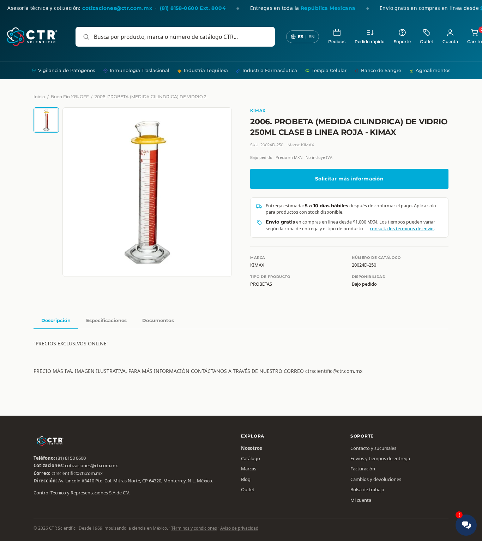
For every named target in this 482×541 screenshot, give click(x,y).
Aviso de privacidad (239, 528)
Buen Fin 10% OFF (70, 96)
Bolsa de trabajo (367, 489)
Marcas (248, 468)
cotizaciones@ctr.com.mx (91, 465)
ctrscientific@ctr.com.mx (77, 473)
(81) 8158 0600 (71, 458)
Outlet (426, 41)
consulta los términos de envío (402, 229)
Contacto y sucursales (373, 448)
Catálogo (250, 458)
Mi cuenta (360, 500)
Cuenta (450, 41)
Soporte (402, 41)
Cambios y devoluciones (375, 479)
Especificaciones (106, 320)
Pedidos (336, 41)
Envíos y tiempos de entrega (380, 458)
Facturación (362, 468)
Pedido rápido (370, 41)
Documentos (158, 320)
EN (311, 36)
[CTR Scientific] (32, 36)
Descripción (56, 320)
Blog (246, 479)
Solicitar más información (349, 179)
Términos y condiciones (194, 528)
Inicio (39, 96)
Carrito (474, 36)
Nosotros (251, 448)
